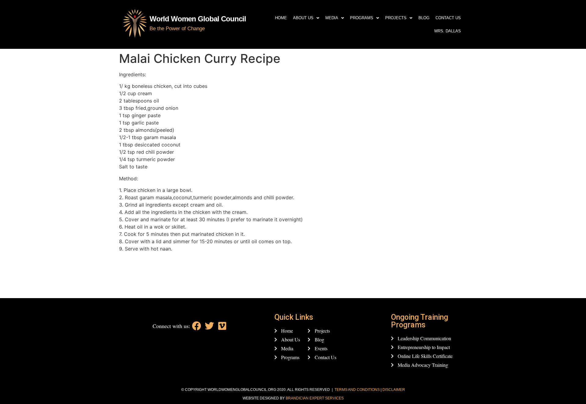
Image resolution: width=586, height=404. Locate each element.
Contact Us (448, 18)
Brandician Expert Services (315, 398)
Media (331, 18)
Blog (423, 18)
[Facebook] (196, 325)
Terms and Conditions (357, 390)
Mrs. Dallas (447, 31)
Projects (396, 18)
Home (281, 18)
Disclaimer (393, 390)
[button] (306, 17)
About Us (303, 18)
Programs (361, 18)
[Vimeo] (222, 325)
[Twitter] (209, 325)
